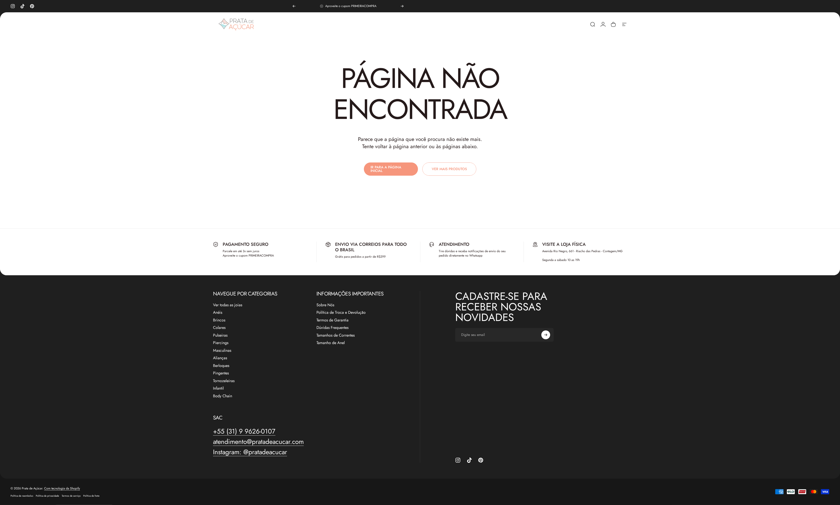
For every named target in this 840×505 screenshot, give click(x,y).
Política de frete (91, 496)
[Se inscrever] (545, 334)
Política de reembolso (22, 496)
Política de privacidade (47, 496)
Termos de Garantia (332, 320)
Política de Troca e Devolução (341, 312)
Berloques (221, 365)
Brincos (219, 320)
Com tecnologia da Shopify (62, 488)
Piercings (220, 342)
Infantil (218, 388)
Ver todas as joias (227, 305)
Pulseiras (220, 335)
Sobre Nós (325, 305)
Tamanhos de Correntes (335, 335)
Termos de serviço (71, 496)
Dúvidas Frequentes (332, 327)
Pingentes (221, 373)
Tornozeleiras (224, 380)
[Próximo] (402, 6)
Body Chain (222, 396)
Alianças (220, 358)
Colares (219, 327)
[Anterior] (294, 6)
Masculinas (222, 350)
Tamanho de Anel (330, 342)
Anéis (217, 312)
